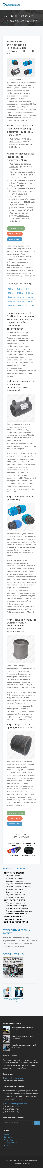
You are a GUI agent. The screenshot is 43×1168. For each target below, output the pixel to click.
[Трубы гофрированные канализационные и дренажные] (14, 849)
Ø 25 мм (11, 289)
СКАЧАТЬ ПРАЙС (15, 234)
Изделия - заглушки (14, 889)
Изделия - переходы (14, 881)
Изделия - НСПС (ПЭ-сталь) (17, 897)
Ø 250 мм (29, 297)
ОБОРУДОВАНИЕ (10, 1143)
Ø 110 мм (20, 293)
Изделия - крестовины (15, 895)
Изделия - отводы (13, 876)
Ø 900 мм (20, 306)
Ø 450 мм (20, 301)
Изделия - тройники (14, 878)
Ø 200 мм (11, 297)
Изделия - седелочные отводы (18, 884)
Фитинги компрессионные (17, 908)
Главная (9, 20)
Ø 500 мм (29, 301)
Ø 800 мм (11, 306)
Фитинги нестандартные (16, 914)
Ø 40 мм (29, 289)
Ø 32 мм (20, 289)
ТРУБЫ (6, 1135)
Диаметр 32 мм (30, 21)
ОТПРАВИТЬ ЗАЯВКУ (16, 228)
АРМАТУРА (8, 1140)
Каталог (17, 20)
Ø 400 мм (11, 301)
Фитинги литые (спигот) (16, 903)
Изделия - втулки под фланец (18, 887)
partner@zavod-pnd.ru (14, 1078)
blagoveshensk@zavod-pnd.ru (17, 1104)
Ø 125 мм (29, 293)
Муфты (19, 21)
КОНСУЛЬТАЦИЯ (14, 239)
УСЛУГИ (7, 1145)
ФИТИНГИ (8, 1137)
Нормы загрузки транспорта (22, 1027)
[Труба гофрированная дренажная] (29, 849)
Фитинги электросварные (16, 906)
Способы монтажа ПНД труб (22, 1036)
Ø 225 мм (20, 297)
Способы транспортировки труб (23, 1045)
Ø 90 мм (11, 293)
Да (37, 1123)
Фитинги (25, 20)
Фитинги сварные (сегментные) (19, 911)
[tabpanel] (14, 849)
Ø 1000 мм (30, 306)
